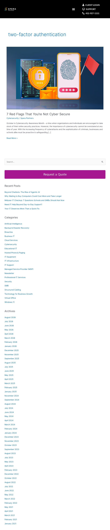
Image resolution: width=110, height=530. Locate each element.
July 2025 (9, 367)
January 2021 (10, 523)
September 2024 (12, 400)
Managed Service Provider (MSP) (19, 269)
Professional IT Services (15, 277)
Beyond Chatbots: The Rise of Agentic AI (22, 192)
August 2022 (10, 482)
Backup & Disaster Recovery (17, 228)
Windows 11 (9, 302)
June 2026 (9, 325)
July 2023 (9, 457)
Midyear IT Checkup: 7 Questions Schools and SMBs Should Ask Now (34, 200)
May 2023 (9, 462)
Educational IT (11, 248)
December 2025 (12, 350)
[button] (73, 9)
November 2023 (12, 441)
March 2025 (10, 383)
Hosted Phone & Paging (15, 253)
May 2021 (9, 507)
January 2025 (10, 392)
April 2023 (9, 466)
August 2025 (10, 363)
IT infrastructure (12, 261)
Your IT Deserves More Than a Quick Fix (22, 209)
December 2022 (12, 474)
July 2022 (9, 486)
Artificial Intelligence (13, 224)
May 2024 (9, 416)
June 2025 (9, 371)
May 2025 (9, 375)
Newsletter (9, 273)
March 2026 (10, 338)
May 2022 (9, 495)
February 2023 (11, 470)
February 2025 (11, 387)
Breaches (9, 232)
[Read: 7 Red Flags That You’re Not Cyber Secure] (55, 78)
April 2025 (9, 379)
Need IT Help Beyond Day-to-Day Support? (23, 204)
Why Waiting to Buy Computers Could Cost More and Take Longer (33, 196)
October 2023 (11, 445)
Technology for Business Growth (19, 294)
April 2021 (9, 511)
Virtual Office (10, 298)
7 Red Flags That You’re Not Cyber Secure (38, 114)
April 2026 (9, 334)
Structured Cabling (13, 290)
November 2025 (12, 354)
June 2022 (9, 490)
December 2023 (12, 437)
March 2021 (10, 515)
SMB (7, 286)
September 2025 (12, 358)
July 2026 (9, 321)
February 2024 (11, 429)
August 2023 (10, 453)
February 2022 (11, 503)
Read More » (12, 138)
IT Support (9, 265)
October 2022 (10, 478)
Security (8, 281)
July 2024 (9, 408)
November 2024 (12, 396)
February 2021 (11, 519)
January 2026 (11, 346)
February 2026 (11, 342)
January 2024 (11, 433)
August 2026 (10, 317)
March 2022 (10, 499)
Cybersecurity (13, 118)
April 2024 (9, 420)
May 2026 (9, 330)
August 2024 (10, 404)
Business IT (9, 236)
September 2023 (12, 449)
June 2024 (9, 412)
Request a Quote (55, 174)
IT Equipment (10, 257)
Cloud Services (11, 240)
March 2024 (10, 424)
